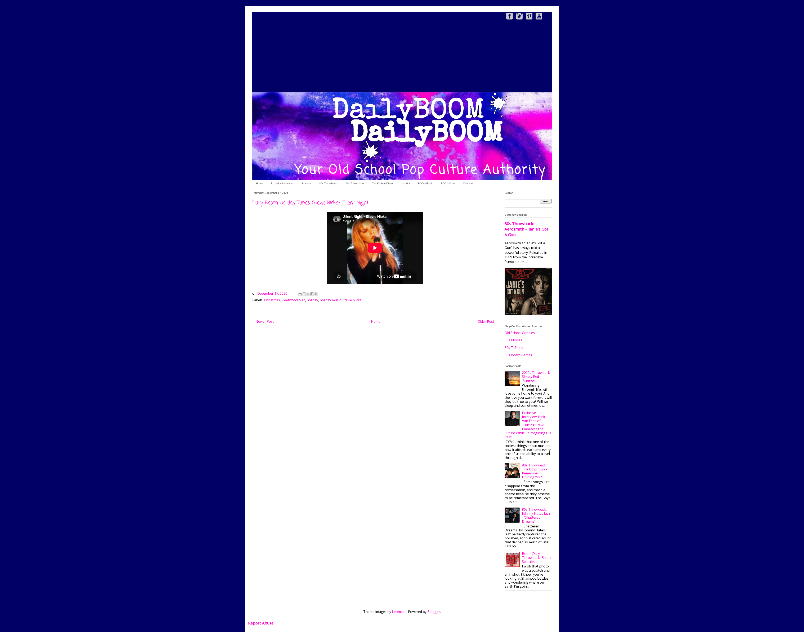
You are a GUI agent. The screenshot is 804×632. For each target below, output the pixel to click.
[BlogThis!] (304, 294)
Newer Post (264, 321)
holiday (312, 300)
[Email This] (300, 294)
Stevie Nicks (352, 300)
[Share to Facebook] (312, 294)
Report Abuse (261, 623)
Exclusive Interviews (282, 183)
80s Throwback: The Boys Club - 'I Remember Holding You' (536, 471)
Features (307, 183)
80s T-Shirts (514, 347)
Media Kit (468, 183)
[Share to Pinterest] (316, 294)
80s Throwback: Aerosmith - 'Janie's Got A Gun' (526, 229)
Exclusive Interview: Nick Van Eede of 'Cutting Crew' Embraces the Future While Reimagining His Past (528, 425)
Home (259, 183)
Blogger (433, 611)
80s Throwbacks (328, 183)
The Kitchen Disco (382, 183)
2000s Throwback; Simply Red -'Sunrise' (536, 376)
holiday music (330, 300)
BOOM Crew (448, 183)
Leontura (399, 611)
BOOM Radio (425, 183)
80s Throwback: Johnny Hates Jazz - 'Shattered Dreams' (536, 515)
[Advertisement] (402, 56)
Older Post (486, 321)
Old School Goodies (520, 332)
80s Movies (513, 340)
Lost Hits (405, 183)
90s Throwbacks (355, 183)
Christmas (272, 300)
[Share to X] (308, 294)
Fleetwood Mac (293, 300)
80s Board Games (518, 355)
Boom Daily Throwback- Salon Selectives (536, 557)
